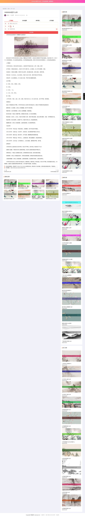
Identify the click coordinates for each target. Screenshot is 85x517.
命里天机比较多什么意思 (67, 138)
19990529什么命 (7, 171)
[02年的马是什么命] (71, 485)
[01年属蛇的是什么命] (71, 418)
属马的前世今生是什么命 (67, 91)
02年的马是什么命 (66, 492)
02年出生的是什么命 (66, 458)
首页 (8, 8)
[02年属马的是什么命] (71, 468)
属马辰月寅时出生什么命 (67, 28)
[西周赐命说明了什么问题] (71, 251)
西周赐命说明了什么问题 (67, 259)
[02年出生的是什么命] (71, 451)
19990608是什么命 (54, 171)
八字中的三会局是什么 (66, 363)
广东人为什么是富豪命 (66, 275)
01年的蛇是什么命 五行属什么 (68, 441)
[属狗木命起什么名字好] (71, 315)
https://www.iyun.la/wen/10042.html (18, 167)
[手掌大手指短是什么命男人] (71, 114)
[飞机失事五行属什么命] (71, 332)
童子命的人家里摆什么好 (67, 306)
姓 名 (7, 23)
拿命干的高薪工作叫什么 (67, 211)
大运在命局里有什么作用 (67, 171)
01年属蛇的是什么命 (66, 426)
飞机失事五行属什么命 (66, 341)
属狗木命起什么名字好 (66, 323)
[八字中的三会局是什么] (71, 356)
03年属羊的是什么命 (66, 508)
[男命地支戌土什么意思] (71, 53)
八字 (11, 8)
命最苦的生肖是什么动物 (67, 75)
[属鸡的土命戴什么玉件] (71, 220)
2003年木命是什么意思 (67, 242)
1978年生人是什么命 (66, 394)
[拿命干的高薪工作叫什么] (71, 203)
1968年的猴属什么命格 (67, 45)
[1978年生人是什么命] (71, 387)
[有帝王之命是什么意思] (71, 147)
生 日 (7, 29)
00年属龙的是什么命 (66, 409)
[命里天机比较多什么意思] (71, 131)
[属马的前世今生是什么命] (71, 84)
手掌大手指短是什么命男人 (67, 122)
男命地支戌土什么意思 (66, 60)
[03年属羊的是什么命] (71, 501)
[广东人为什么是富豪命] (71, 267)
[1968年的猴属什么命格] (71, 37)
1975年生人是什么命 (66, 379)
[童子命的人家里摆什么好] (71, 299)
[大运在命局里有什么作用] (71, 163)
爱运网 (57, 514)
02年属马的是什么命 (66, 476)
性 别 (7, 26)
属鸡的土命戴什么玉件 (66, 227)
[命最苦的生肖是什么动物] (71, 69)
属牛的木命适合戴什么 (66, 290)
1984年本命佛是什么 (66, 193)
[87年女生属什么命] (71, 99)
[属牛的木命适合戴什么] (71, 283)
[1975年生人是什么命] (71, 372)
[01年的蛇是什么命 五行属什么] (71, 434)
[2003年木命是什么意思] (71, 236)
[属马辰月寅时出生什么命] (71, 21)
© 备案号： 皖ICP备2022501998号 (48, 514)
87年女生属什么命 (66, 106)
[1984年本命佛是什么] (71, 186)
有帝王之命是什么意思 (66, 154)
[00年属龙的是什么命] (71, 403)
